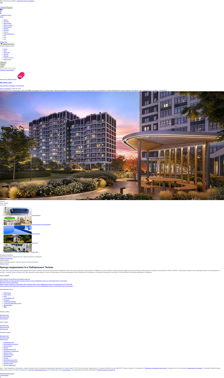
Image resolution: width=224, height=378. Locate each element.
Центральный (4, 318)
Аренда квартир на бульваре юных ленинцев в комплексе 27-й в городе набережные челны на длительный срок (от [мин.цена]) (36, 286)
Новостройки (7, 23)
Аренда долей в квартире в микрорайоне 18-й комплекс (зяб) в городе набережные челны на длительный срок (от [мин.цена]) (36, 284)
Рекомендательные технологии (106, 370)
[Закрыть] (1, 3)
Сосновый (6, 300)
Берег (5, 296)
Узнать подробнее (5, 88)
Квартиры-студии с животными (9, 282)
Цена (2, 66)
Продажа (6, 21)
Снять (5, 50)
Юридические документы (11, 344)
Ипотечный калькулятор (10, 360)
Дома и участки (8, 25)
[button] (112, 84)
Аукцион (6, 347)
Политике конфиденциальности (38, 370)
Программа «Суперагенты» (11, 351)
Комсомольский (4, 317)
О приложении (4, 375)
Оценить (6, 54)
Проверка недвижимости (11, 361)
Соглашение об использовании (25, 1)
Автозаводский (4, 315)
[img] (21, 79)
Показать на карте (5, 70)
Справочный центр (9, 342)
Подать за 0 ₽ (7, 59)
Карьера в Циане (8, 363)
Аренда (6, 20)
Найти (12, 70)
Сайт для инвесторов (10, 365)
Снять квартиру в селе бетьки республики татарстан (15, 279)
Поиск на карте (8, 346)
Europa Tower (7, 294)
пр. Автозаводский (9, 298)
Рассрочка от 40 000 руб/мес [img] (8, 79)
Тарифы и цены (8, 353)
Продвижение (7, 356)
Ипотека (6, 28)
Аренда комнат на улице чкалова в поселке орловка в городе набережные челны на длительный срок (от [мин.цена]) (33, 281)
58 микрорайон (8, 305)
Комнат (3, 64)
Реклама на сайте (8, 354)
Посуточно (7, 52)
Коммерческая (8, 27)
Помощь (6, 358)
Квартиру (3, 62)
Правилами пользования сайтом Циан (156, 368)
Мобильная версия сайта (7, 373)
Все (5, 307)
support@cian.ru (66, 370)
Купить (5, 49)
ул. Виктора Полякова (10, 301)
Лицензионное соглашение (194, 368)
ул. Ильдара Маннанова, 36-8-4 (12, 303)
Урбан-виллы (7, 293)
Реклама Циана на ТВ (10, 349)
